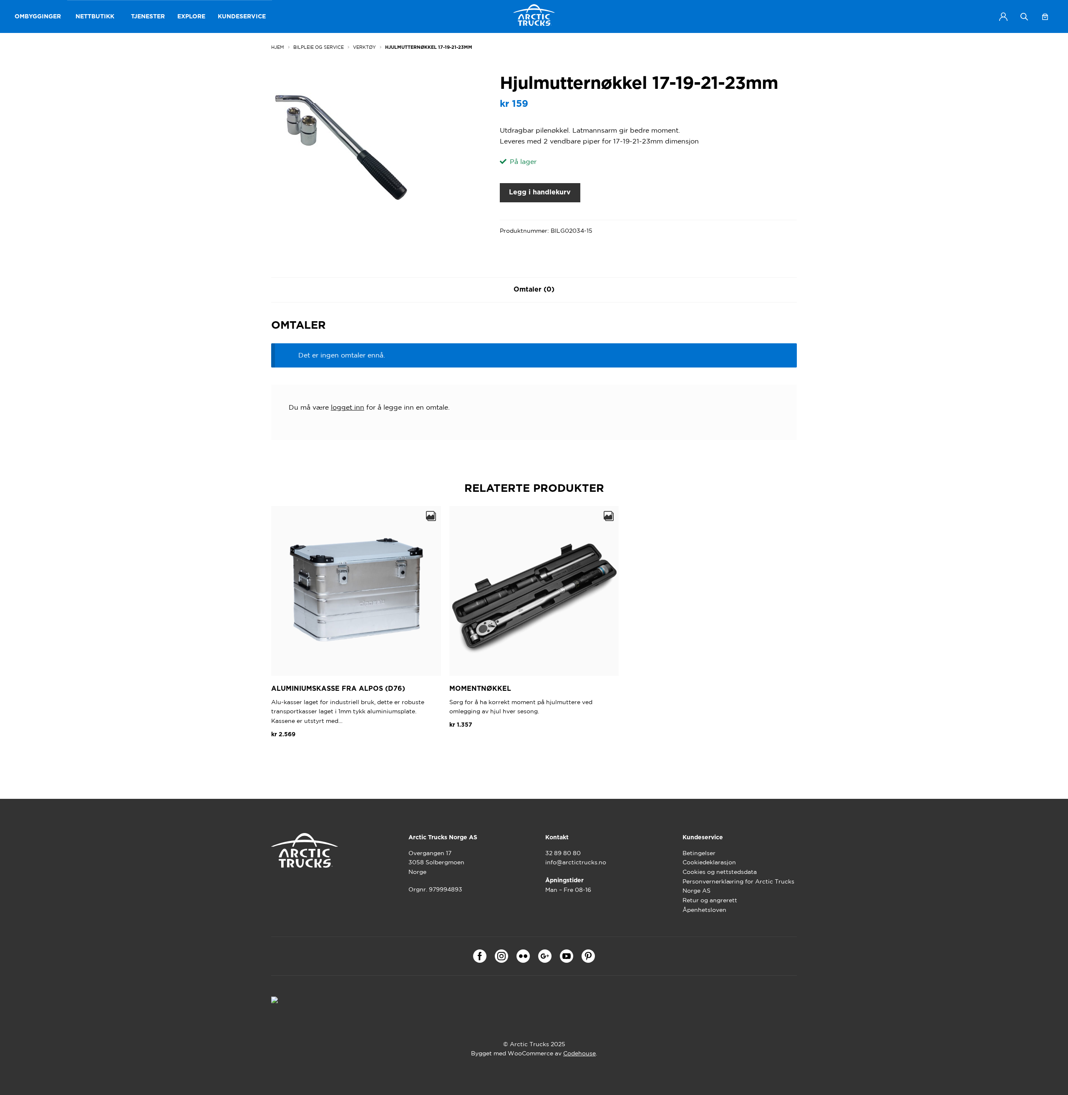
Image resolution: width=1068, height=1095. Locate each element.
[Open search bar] (1024, 16)
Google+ (545, 956)
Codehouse (579, 1053)
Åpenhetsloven (704, 909)
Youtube (566, 956)
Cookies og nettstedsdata (720, 871)
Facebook (479, 956)
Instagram (501, 956)
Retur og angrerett (710, 900)
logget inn (347, 407)
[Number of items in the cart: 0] (1045, 16)
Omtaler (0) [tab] (534, 289)
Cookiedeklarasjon (709, 862)
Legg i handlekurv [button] (306, 754)
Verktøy (364, 47)
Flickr (523, 956)
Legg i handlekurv (540, 192)
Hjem (277, 47)
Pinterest (588, 956)
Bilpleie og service (318, 47)
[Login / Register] (1003, 17)
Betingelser (699, 853)
